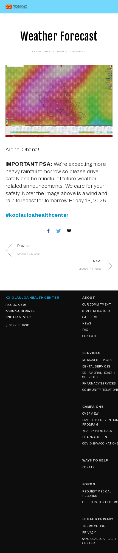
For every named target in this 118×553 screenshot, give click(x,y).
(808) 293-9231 (17, 325)
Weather (78, 51)
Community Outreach (50, 51)
